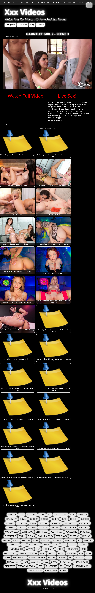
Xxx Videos (25, 12)
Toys (68, 566)
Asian (42, 514)
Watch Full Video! (26, 96)
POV (81, 553)
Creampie (55, 527)
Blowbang (70, 104)
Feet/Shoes (61, 536)
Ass (65, 102)
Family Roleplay (45, 536)
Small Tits (35, 562)
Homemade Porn (68, 2)
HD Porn (63, 111)
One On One (10, 553)
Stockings (65, 562)
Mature (29, 549)
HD (79, 540)
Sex (70, 557)
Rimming (62, 557)
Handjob (51, 111)
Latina (56, 544)
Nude (83, 549)
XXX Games (40, 2)
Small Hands (65, 115)
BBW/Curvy (11, 519)
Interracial (72, 111)
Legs (64, 544)
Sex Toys (79, 557)
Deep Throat (56, 532)
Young (63, 570)
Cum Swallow (12, 532)
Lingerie (83, 544)
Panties (51, 553)
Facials (31, 536)
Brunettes (56, 523)
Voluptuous (51, 570)
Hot (23, 544)
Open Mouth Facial (55, 113)
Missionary (48, 549)
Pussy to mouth (37, 557)
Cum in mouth (69, 527)
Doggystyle (71, 532)
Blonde (74, 519)
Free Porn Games (84, 2)
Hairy (35, 540)
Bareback (82, 514)
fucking (86, 536)
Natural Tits (81, 111)
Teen (41, 566)
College (11, 527)
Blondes (85, 519)
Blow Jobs (22, 523)
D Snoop (60, 109)
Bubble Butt (66, 107)
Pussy (7, 557)
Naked (60, 549)
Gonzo (16, 540)
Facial (22, 536)
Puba (88, 553)
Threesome (51, 566)
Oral (65, 113)
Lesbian (72, 544)
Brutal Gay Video (53, 2)
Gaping (6, 540)
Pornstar (71, 553)
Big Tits (58, 104)
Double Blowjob (80, 109)
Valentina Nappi (54, 118)
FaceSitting (10, 536)
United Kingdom (82, 566)
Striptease (10, 566)
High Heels (13, 544)
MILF (38, 549)
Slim (26, 562)
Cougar (21, 527)
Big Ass (23, 519)
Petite (61, 553)
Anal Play (31, 514)
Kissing (46, 544)
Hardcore (70, 540)
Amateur (12, 514)
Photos (40, 25)
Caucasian (76, 107)
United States (35, 570)
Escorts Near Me (27, 2)
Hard (58, 111)
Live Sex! (67, 96)
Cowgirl (43, 527)
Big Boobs (76, 102)
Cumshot (83, 527)
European (85, 532)
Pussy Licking (84, 113)
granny (26, 540)
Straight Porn (76, 115)
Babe (69, 102)
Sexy (88, 557)
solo (45, 562)
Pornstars (22, 25)
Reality (51, 557)
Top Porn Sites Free (11, 2)
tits (61, 566)
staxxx (54, 562)
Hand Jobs (57, 540)
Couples (32, 527)
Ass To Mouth (60, 514)
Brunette (57, 107)
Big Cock (84, 102)
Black (64, 104)
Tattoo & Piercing (27, 566)
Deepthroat (69, 109)
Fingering (74, 536)
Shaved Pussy (14, 562)
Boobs (33, 523)
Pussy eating (73, 113)
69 (55, 102)
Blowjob (78, 104)
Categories (10, 25)
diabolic (59, 121)
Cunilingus (52, 109)
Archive (60, 102)
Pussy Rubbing (54, 115)
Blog (32, 25)
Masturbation (16, 549)
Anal (21, 514)
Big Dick (51, 104)
